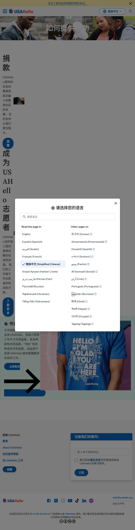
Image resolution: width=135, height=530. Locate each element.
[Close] (115, 203)
